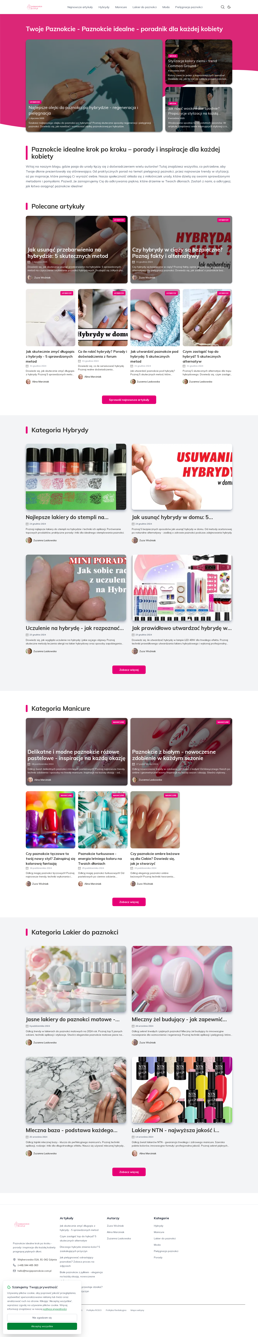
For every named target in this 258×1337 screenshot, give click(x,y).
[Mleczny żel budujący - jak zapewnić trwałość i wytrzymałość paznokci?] (182, 979)
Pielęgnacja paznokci (189, 7)
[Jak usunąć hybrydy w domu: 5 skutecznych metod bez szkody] (182, 477)
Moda (166, 7)
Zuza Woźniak (42, 277)
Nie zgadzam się (42, 1317)
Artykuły (66, 1218)
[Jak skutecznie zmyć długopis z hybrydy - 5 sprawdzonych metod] (50, 317)
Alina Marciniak (42, 779)
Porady (158, 1257)
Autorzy (113, 1218)
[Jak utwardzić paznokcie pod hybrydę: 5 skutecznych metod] (155, 317)
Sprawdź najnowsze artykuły (129, 399)
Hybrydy (104, 7)
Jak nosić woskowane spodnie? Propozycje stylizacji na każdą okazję (193, 113)
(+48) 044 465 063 (28, 1265)
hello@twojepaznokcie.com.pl (34, 1270)
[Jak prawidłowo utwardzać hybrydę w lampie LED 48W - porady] (182, 588)
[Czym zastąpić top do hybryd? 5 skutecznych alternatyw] (207, 317)
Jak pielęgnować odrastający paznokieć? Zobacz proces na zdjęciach (77, 1261)
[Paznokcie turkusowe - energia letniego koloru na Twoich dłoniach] (103, 819)
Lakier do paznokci (145, 7)
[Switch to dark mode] (229, 7)
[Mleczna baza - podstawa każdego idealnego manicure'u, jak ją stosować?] (76, 1090)
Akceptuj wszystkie (42, 1326)
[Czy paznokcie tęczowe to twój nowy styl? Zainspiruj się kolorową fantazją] (50, 819)
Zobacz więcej (129, 669)
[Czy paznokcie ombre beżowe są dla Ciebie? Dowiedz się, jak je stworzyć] (155, 819)
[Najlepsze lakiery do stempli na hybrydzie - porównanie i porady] (76, 477)
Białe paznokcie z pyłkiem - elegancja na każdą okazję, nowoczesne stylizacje (81, 1276)
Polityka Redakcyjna (116, 1310)
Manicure (121, 7)
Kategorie (161, 1218)
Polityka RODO (94, 1310)
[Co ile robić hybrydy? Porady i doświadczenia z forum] (103, 317)
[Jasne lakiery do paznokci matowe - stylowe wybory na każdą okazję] (76, 979)
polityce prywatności (55, 1309)
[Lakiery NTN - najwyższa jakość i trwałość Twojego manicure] (182, 1090)
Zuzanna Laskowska (45, 540)
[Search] (222, 7)
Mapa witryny (137, 1310)
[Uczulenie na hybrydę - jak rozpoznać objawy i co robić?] (76, 588)
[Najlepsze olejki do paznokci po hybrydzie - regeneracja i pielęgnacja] (94, 85)
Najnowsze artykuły (80, 7)
